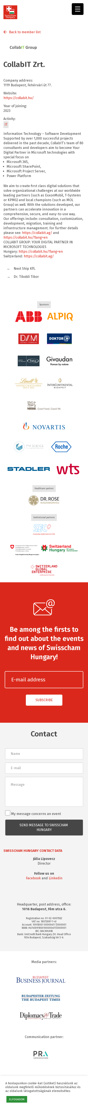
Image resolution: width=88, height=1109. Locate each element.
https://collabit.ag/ (37, 233)
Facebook (33, 878)
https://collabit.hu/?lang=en (25, 237)
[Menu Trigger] (78, 9)
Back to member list (25, 32)
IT (5, 125)
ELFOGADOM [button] (17, 1099)
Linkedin (55, 878)
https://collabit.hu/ (18, 98)
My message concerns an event (35, 814)
